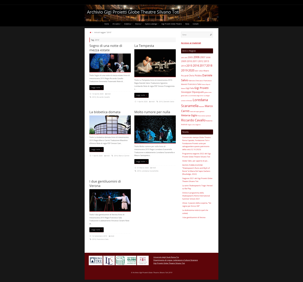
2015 (189, 65)
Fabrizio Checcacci (196, 80)
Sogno (190, 124)
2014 (183, 65)
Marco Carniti (124, 156)
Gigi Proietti (201, 88)
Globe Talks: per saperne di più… (195, 161)
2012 (200, 61)
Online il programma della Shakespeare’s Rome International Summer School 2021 (196, 196)
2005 (190, 57)
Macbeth (201, 106)
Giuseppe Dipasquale (192, 92)
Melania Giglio (189, 115)
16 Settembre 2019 (99, 236)
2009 (183, 61)
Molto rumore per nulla (152, 112)
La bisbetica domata (104, 112)
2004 (185, 57)
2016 (196, 65)
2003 (182, 57)
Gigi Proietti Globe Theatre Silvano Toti (169, 263)
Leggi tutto (95, 87)
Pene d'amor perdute (204, 116)
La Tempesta (144, 45)
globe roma (207, 92)
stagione (198, 124)
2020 (191, 70)
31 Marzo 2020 (143, 168)
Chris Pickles (195, 75)
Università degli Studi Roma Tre (166, 257)
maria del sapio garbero (197, 111)
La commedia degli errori (195, 95)
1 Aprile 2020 (142, 102)
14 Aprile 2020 (97, 94)
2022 (201, 71)
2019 (184, 70)
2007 (202, 57)
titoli (109, 94)
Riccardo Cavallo (103, 97)
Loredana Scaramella (150, 171)
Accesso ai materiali (191, 43)
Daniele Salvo (168, 102)
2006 (196, 57)
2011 (195, 61)
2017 (203, 65)
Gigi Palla (190, 88)
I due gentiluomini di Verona (105, 183)
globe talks (184, 95)
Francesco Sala (102, 239)
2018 (209, 65)
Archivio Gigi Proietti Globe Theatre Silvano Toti (133, 11)
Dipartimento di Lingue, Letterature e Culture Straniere (175, 260)
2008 (208, 57)
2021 (197, 71)
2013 (206, 61)
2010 (94, 97)
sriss (193, 124)
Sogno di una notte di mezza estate (105, 47)
